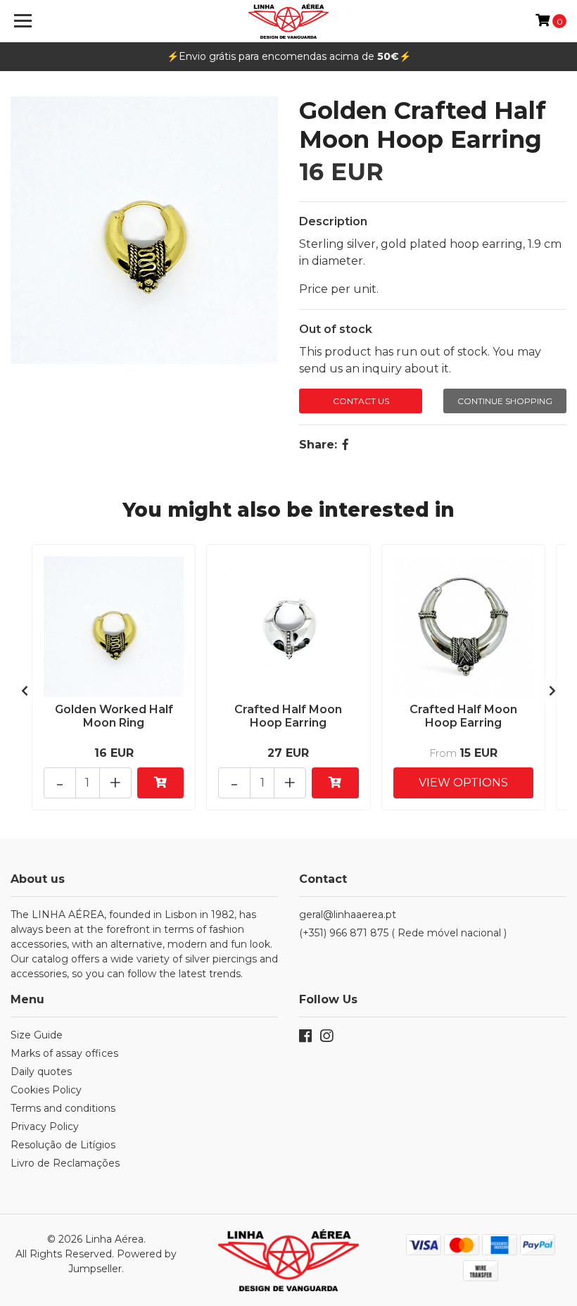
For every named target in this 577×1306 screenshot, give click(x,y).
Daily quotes (41, 1071)
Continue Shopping (504, 401)
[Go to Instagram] (326, 1039)
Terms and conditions (63, 1108)
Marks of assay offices (64, 1053)
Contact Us (361, 401)
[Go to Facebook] (305, 1039)
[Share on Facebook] (345, 444)
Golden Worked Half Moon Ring (114, 716)
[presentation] (25, 691)
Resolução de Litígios (63, 1144)
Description (333, 221)
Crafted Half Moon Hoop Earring (288, 716)
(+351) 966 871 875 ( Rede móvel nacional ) (403, 933)
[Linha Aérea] (289, 21)
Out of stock (335, 329)
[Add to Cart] (160, 782)
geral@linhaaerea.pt (347, 914)
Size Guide (37, 1035)
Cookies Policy (46, 1090)
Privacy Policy (45, 1126)
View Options (463, 782)
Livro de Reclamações (65, 1163)
